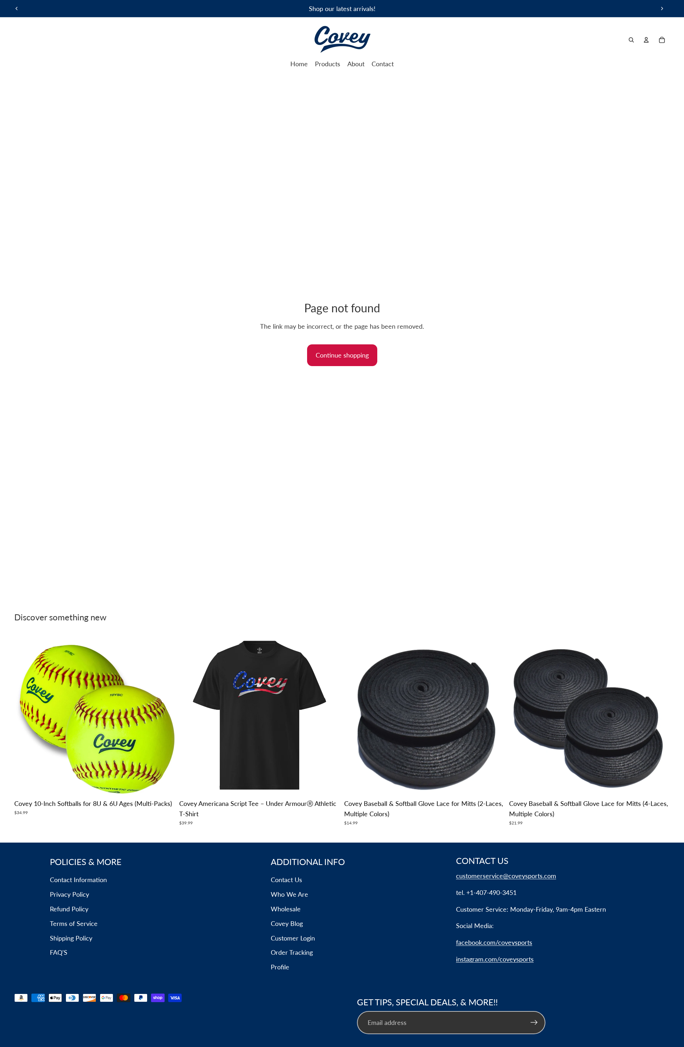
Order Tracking (292, 952)
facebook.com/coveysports (494, 942)
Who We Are (289, 894)
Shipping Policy (71, 938)
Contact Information (78, 880)
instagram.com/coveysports (495, 959)
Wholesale (286, 909)
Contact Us (286, 880)
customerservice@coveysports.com (506, 876)
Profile (280, 967)
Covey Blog (287, 923)
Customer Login (293, 938)
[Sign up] (534, 1023)
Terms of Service (74, 923)
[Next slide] (662, 8)
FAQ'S (58, 952)
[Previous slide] (17, 8)
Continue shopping (342, 355)
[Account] (646, 40)
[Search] (631, 40)
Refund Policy (69, 909)
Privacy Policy (69, 894)
